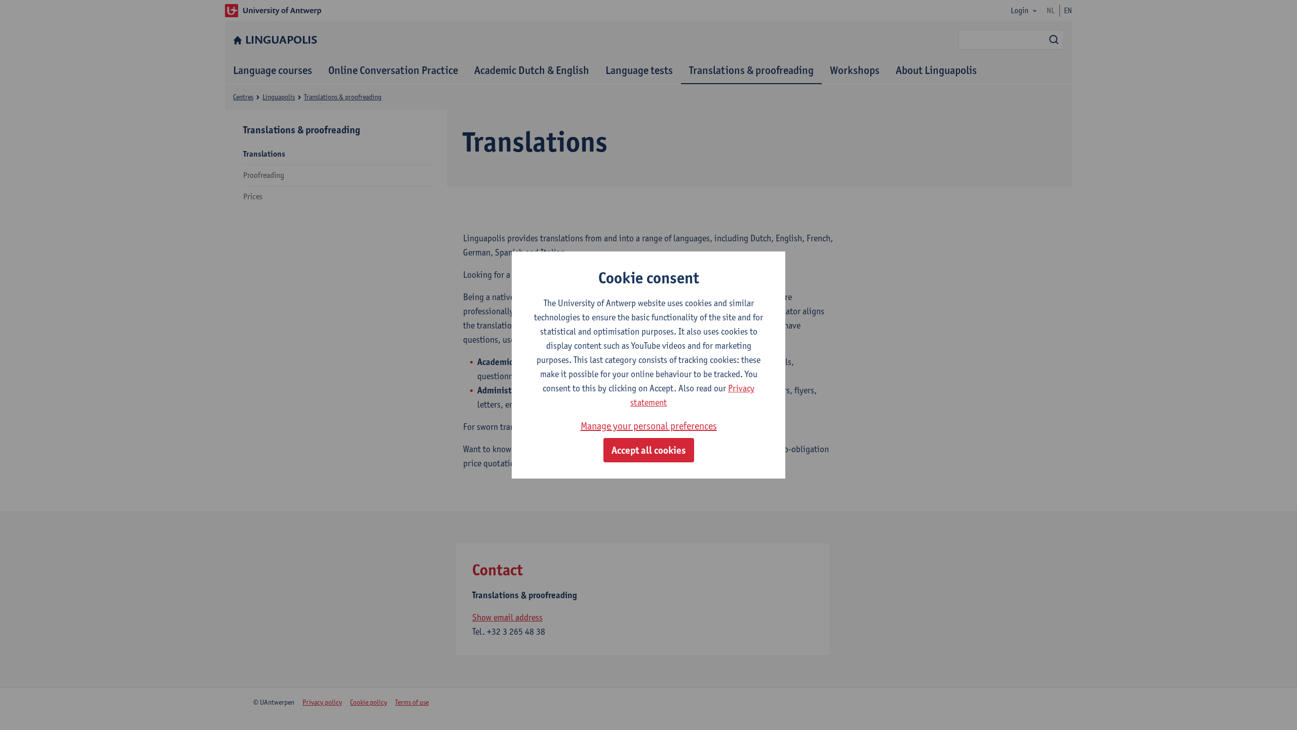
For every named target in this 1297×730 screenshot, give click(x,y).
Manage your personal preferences (649, 426)
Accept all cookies (649, 450)
